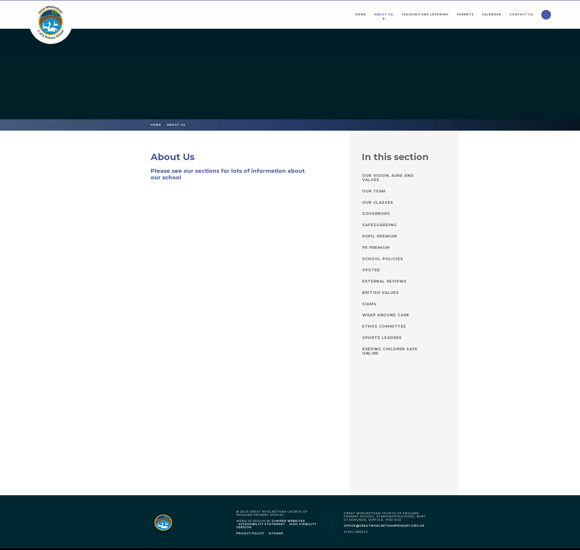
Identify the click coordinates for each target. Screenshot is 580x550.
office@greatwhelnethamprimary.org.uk (384, 525)
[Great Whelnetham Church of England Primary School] (50, 22)
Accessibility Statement (261, 524)
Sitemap (275, 533)
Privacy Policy (250, 533)
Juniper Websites (288, 521)
